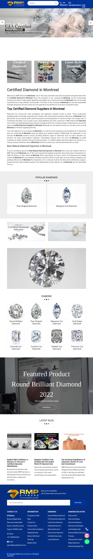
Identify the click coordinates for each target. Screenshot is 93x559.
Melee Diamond (74, 543)
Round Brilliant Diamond (56, 516)
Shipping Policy (32, 533)
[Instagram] (87, 535)
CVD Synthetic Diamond (56, 519)
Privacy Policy (32, 526)
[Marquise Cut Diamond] (56, 311)
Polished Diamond (54, 526)
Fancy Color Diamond (55, 533)
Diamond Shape (74, 519)
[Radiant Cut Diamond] (56, 336)
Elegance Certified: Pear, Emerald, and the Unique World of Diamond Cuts (44, 462)
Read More (46, 407)
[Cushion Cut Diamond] (36, 336)
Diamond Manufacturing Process (77, 534)
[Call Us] (87, 529)
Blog (29, 519)
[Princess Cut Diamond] (77, 336)
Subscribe (78, 502)
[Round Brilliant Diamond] (16, 311)
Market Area (31, 543)
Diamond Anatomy (75, 522)
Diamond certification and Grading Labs (76, 527)
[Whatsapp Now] (87, 541)
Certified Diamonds (55, 536)
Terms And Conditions (35, 529)
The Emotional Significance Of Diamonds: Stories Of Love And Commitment (73, 462)
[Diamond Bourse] (15, 3)
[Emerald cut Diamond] (16, 336)
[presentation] (2, 22)
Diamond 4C (72, 516)
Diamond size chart (75, 539)
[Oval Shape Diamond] (77, 311)
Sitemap (30, 539)
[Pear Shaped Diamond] (36, 311)
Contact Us (31, 522)
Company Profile (33, 516)
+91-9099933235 (63, 4)
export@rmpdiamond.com (77, 5)
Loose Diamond (53, 539)
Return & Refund (33, 536)
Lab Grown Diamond (55, 522)
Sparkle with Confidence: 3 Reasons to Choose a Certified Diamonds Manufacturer (17, 463)
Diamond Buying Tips (75, 546)
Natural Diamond (54, 529)
